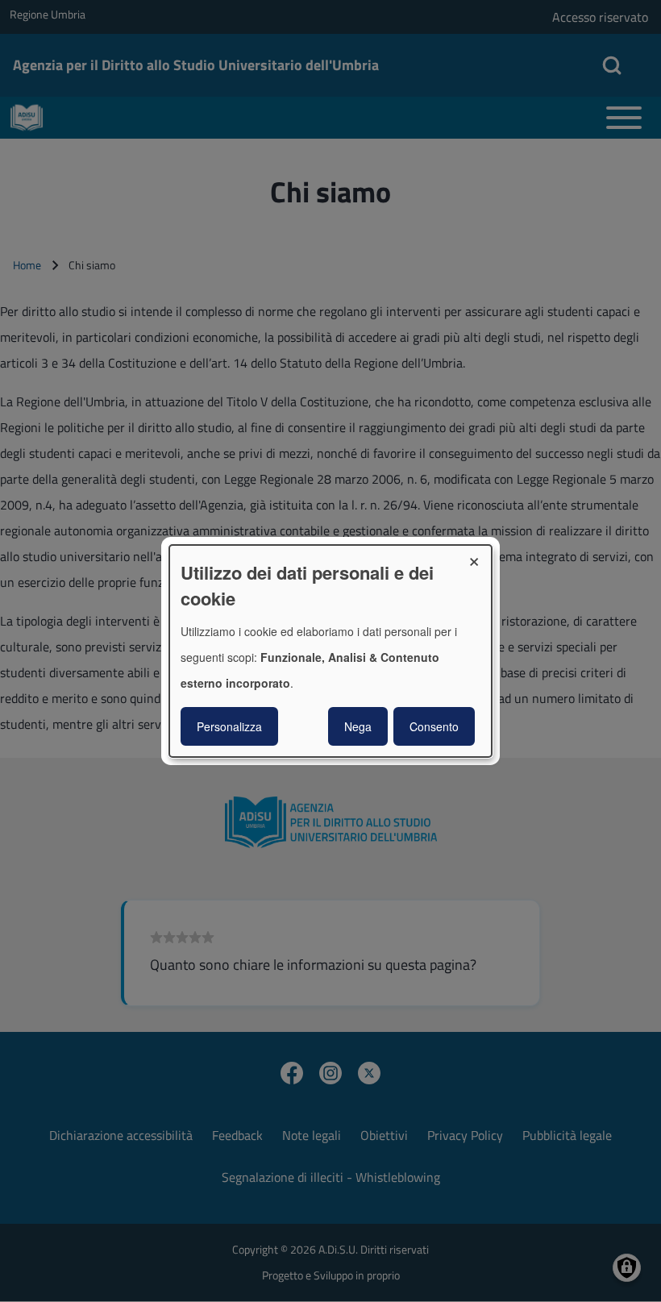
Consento (434, 726)
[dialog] (330, 651)
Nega (358, 726)
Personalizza (229, 726)
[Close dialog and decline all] (480, 555)
